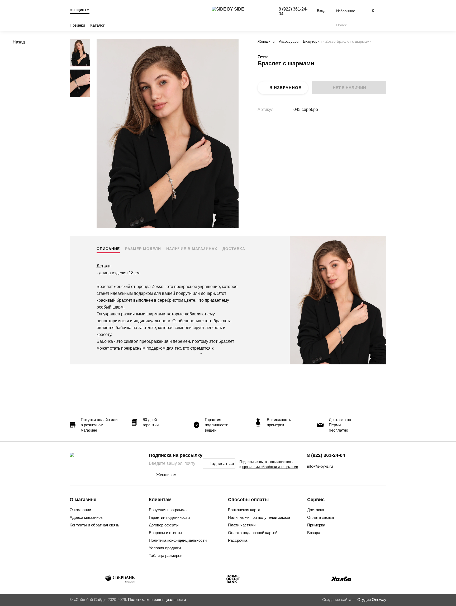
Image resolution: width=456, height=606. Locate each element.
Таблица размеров (165, 555)
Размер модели (143, 249)
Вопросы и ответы (165, 532)
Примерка (316, 525)
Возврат (314, 532)
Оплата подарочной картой (252, 532)
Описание (108, 249)
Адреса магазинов (86, 517)
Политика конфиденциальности (178, 540)
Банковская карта (244, 509)
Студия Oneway (371, 599)
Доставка (233, 249)
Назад (19, 42)
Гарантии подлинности (169, 517)
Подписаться (221, 463)
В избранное (285, 87)
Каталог (97, 25)
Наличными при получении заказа (259, 517)
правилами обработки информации (270, 467)
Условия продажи (165, 548)
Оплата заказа (320, 517)
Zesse (263, 57)
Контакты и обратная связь (94, 525)
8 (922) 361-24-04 (326, 455)
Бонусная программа (168, 509)
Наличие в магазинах (191, 249)
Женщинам (79, 10)
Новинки (77, 25)
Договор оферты (164, 525)
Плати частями (241, 525)
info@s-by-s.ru (320, 466)
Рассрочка (237, 540)
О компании (80, 509)
